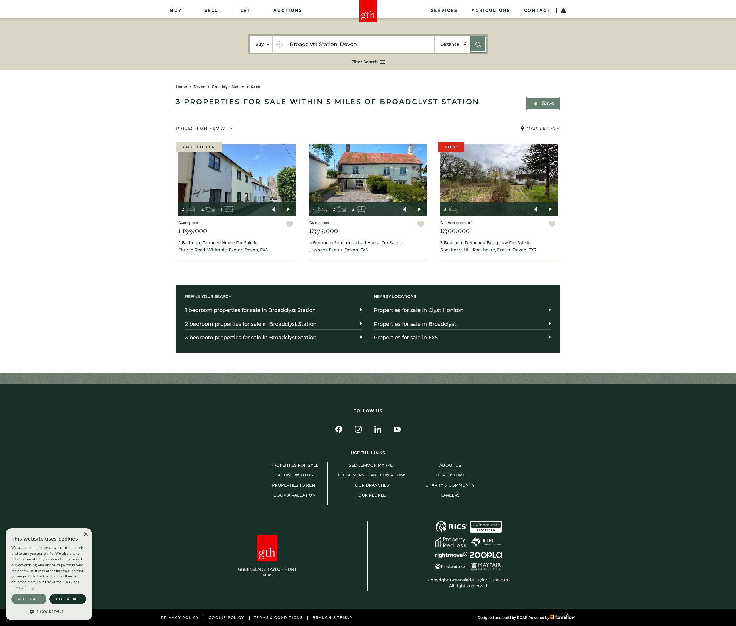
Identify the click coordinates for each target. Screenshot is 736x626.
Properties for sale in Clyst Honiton (418, 310)
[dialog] (49, 574)
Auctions (287, 10)
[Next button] (288, 209)
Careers (450, 495)
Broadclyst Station (228, 87)
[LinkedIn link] (377, 429)
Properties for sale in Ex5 (406, 337)
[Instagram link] (358, 429)
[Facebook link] (338, 429)
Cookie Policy (226, 618)
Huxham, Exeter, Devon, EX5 (356, 246)
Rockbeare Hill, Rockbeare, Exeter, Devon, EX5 (488, 246)
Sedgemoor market (372, 465)
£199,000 (192, 230)
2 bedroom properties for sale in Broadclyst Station (251, 324)
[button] (543, 103)
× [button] (85, 534)
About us (450, 465)
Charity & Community (450, 485)
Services (444, 10)
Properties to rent (294, 485)
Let (245, 10)
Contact (537, 10)
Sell (210, 10)
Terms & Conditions (278, 618)
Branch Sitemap (332, 618)
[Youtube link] (397, 429)
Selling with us (294, 475)
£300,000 (455, 230)
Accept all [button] (29, 598)
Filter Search (364, 61)
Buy (175, 10)
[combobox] (360, 44)
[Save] (289, 225)
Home (181, 87)
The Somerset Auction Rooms (372, 475)
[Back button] (273, 209)
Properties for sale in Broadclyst (415, 324)
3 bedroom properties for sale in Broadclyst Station (251, 337)
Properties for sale (294, 465)
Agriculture (490, 10)
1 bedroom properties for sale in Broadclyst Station (250, 310)
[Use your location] (279, 44)
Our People (372, 495)
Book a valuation (294, 495)
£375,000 (323, 230)
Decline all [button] (67, 598)
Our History (450, 475)
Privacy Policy (180, 618)
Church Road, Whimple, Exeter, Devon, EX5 (223, 246)
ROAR (522, 617)
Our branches (372, 485)
